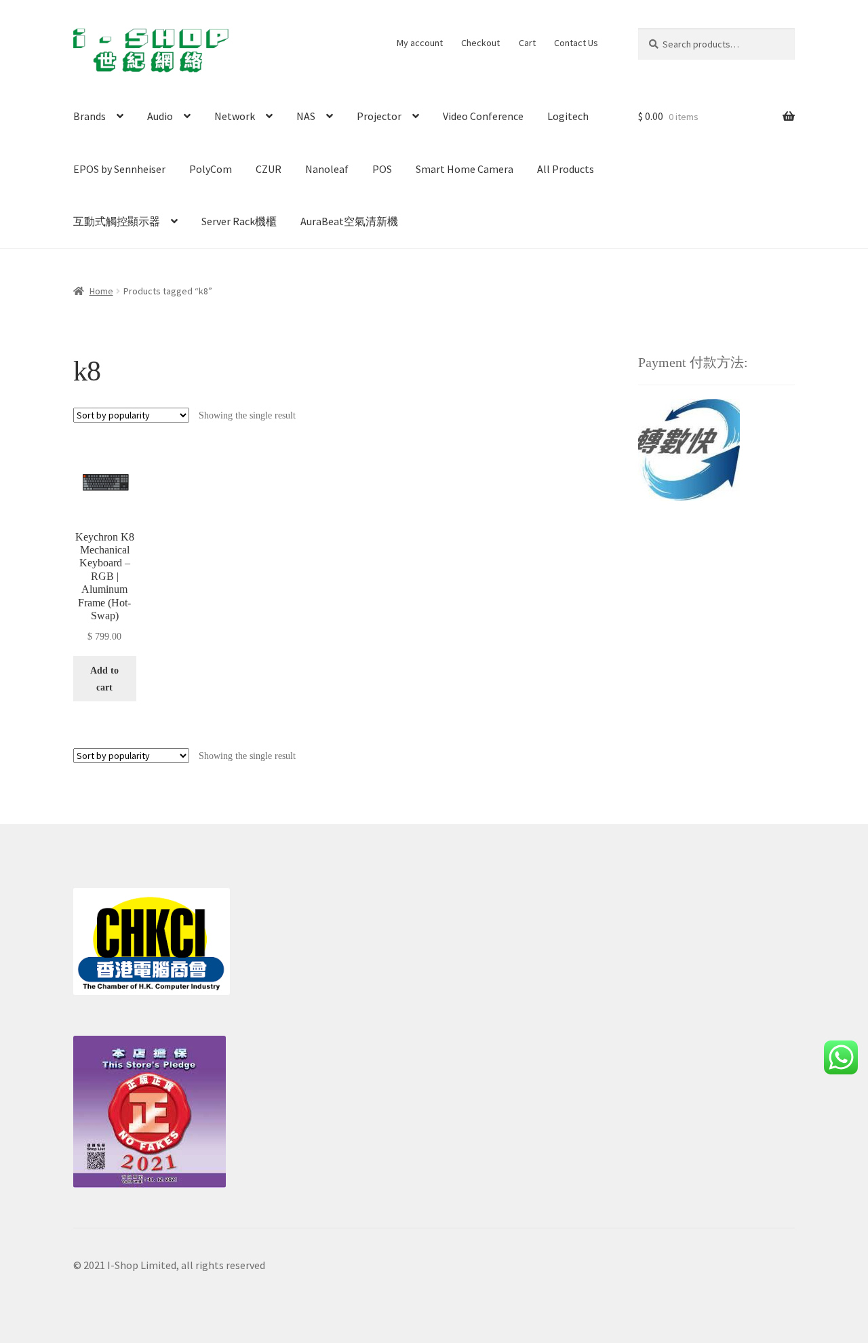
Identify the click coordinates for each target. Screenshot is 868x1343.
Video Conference (483, 116)
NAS (305, 116)
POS (382, 169)
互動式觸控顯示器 (116, 221)
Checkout (480, 43)
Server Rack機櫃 (239, 221)
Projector (379, 116)
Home (101, 291)
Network (234, 116)
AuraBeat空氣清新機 (349, 221)
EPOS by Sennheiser (119, 169)
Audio (160, 116)
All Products (565, 169)
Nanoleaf (327, 169)
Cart (527, 43)
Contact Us (576, 43)
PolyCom (210, 169)
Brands (89, 116)
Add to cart (104, 679)
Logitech (568, 116)
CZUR (268, 169)
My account (420, 43)
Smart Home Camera (464, 169)
